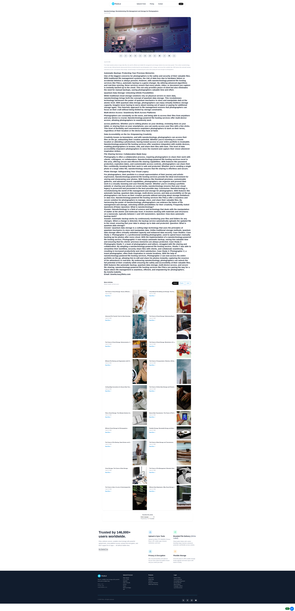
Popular (181, 283)
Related (175, 283)
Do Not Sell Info (177, 582)
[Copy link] (164, 56)
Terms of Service (178, 579)
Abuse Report (177, 584)
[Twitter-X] (183, 600)
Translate (152, 518)
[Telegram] (145, 56)
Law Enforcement (178, 587)
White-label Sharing (153, 584)
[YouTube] (195, 600)
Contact (160, 4)
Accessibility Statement (179, 581)
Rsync (124, 586)
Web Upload (126, 577)
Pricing (152, 4)
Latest (188, 283)
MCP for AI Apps (127, 587)
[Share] (121, 56)
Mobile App (151, 579)
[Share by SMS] (140, 56)
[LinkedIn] (159, 56)
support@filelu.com (102, 587)
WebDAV (125, 581)
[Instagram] (191, 600)
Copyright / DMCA (178, 586)
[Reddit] (150, 56)
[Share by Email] (135, 56)
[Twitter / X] (130, 56)
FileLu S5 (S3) (126, 582)
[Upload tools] (174, 56)
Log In (181, 3)
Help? (287, 608)
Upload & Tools (141, 4)
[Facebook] (126, 56)
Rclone (124, 584)
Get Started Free (103, 549)
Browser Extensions (153, 582)
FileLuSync (151, 577)
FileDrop (150, 581)
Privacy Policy (177, 577)
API (124, 589)
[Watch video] (169, 56)
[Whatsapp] (155, 56)
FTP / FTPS (126, 579)
